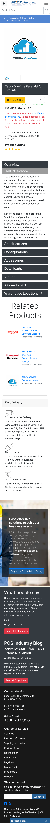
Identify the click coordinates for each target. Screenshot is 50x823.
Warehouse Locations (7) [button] (24, 293)
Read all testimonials (17, 631)
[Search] (47, 10)
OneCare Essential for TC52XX (16, 20)
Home (5, 18)
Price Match (10, 771)
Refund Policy (11, 752)
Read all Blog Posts (16, 680)
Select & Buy (16, 100)
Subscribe (39, 796)
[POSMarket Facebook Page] (5, 803)
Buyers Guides (11, 767)
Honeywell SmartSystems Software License (31, 330)
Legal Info (9, 762)
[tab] (25, 164)
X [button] (46, 820)
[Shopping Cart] (4, 3)
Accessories (14, 18)
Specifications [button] (15, 244)
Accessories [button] (14, 260)
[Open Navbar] (46, 3)
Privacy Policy (11, 747)
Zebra (31, 18)
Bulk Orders (10, 757)
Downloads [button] (13, 269)
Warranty (9, 776)
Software (23, 18)
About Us (9, 733)
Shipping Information (15, 743)
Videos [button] (9, 277)
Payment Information (15, 738)
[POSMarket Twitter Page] (10, 803)
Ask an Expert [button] (15, 285)
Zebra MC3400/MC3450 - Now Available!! (24, 651)
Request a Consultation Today (26, 571)
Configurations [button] (16, 252)
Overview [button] (11, 165)
